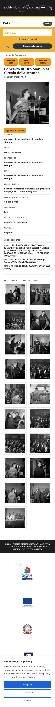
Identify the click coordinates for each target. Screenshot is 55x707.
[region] (27, 681)
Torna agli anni (11, 62)
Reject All (27, 700)
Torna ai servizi (26, 62)
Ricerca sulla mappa (32, 46)
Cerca (7, 46)
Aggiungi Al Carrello (15, 130)
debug (48, 24)
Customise (27, 692)
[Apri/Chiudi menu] (42, 8)
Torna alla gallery (43, 62)
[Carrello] (50, 8)
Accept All (27, 684)
